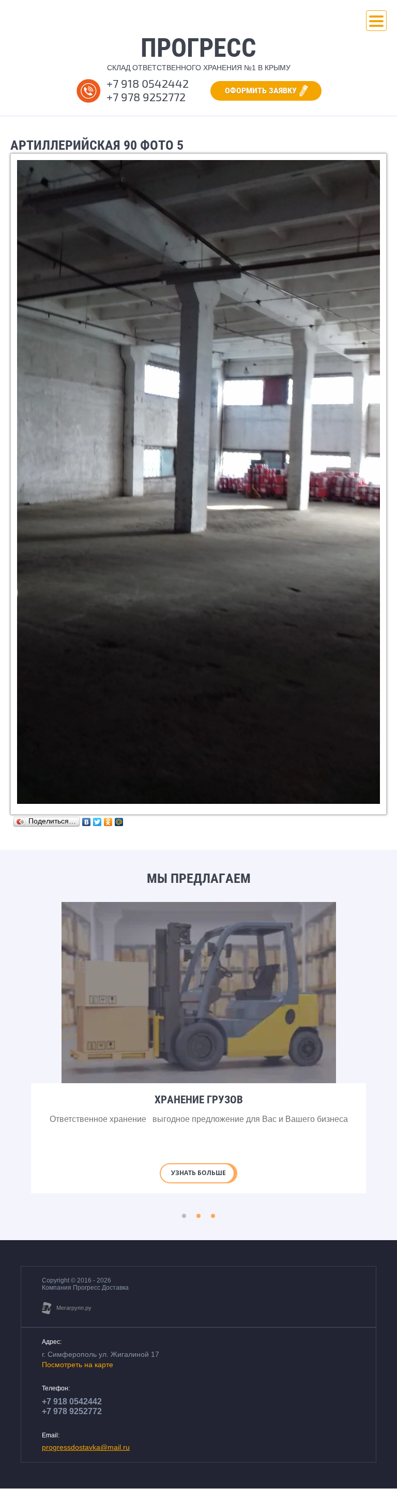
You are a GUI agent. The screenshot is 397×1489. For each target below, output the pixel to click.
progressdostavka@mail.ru (86, 1447)
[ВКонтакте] (86, 822)
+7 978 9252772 (146, 97)
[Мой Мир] (119, 822)
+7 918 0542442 (147, 84)
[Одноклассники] (108, 822)
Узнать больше (198, 1172)
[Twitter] (97, 822)
